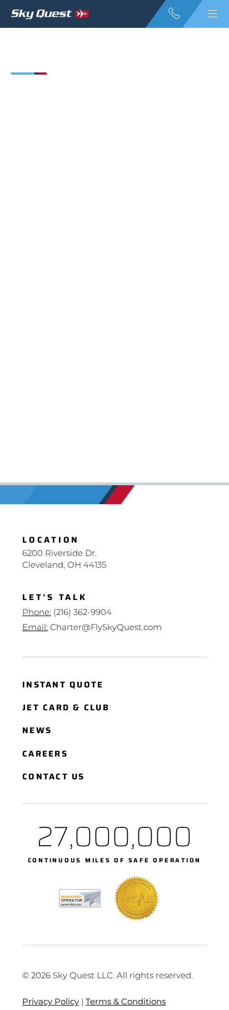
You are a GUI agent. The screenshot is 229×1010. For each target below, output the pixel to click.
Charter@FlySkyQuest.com (106, 627)
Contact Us (53, 777)
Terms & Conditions (126, 1001)
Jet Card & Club (65, 708)
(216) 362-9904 (82, 612)
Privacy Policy (50, 1001)
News (37, 730)
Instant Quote (62, 685)
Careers (45, 754)
